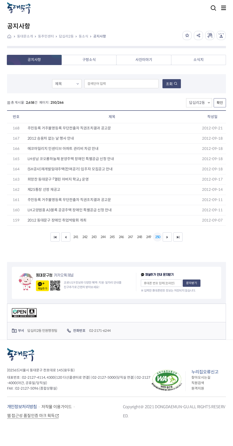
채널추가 (42, 288)
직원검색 (197, 383)
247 (130, 237)
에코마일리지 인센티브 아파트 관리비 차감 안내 (63, 148)
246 (121, 237)
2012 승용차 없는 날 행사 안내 (51, 138)
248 (139, 237)
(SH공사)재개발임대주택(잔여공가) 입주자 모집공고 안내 (70, 169)
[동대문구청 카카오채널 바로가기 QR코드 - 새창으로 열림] (55, 285)
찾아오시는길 (200, 377)
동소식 (83, 36)
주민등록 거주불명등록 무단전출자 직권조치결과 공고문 (69, 128)
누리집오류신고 (204, 372)
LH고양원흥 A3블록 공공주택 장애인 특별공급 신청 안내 (70, 210)
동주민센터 (46, 36)
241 (75, 237)
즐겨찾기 (187, 35)
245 (112, 237)
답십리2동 (66, 36)
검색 (212, 11)
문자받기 (191, 283)
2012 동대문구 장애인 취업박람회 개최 (57, 220)
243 (93, 237)
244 (103, 237)
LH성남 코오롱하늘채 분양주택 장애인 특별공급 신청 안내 (71, 158)
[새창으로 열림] (209, 35)
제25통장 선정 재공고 (44, 189)
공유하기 (198, 35)
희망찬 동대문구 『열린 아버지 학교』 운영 (58, 179)
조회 (169, 84)
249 (148, 237)
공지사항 (99, 36)
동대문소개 (25, 36)
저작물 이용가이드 (56, 406)
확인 (220, 103)
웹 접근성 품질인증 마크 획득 (31, 415)
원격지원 (197, 388)
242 (84, 237)
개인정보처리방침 (22, 406)
